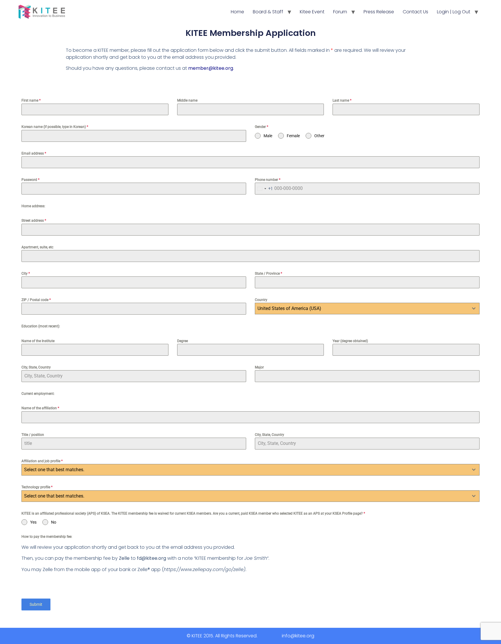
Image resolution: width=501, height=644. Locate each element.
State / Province (268, 273)
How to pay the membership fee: (46, 537)
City (25, 273)
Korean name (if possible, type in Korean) (54, 127)
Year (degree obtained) (350, 341)
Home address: (33, 206)
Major (259, 367)
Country (261, 300)
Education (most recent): (40, 326)
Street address (33, 221)
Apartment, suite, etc (37, 247)
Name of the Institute (38, 341)
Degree (182, 341)
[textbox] (245, 469)
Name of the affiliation (40, 408)
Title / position (32, 435)
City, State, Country (36, 367)
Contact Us (415, 11)
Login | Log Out (453, 11)
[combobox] (263, 188)
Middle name (187, 100)
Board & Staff (268, 11)
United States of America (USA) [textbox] (289, 308)
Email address (33, 153)
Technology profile (36, 487)
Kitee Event (312, 11)
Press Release (379, 11)
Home (237, 11)
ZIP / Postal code (36, 300)
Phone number (267, 180)
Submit (36, 604)
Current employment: (38, 394)
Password (30, 180)
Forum (340, 11)
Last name (342, 100)
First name (31, 100)
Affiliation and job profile (42, 461)
